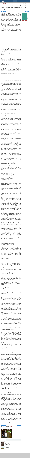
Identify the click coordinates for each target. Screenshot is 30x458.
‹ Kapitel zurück (3, 11)
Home (1, 3)
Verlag (10, 1)
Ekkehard (6, 3)
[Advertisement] (11, 40)
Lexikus (2, 1)
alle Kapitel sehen (24, 20)
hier (17, 448)
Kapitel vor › (27, 11)
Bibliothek (14, 1)
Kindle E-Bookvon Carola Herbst (7, 443)
